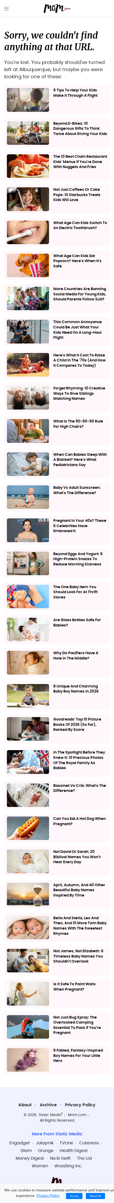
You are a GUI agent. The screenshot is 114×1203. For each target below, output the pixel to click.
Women (40, 1166)
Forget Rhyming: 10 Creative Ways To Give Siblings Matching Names (79, 394)
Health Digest (74, 1151)
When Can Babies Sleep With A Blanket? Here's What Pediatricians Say (80, 460)
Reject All (95, 1196)
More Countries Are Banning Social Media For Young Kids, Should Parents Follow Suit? (79, 294)
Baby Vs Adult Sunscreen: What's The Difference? (77, 490)
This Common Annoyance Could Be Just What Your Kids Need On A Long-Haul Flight (77, 330)
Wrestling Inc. (68, 1166)
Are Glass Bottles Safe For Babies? (77, 622)
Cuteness (89, 1143)
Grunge (46, 1151)
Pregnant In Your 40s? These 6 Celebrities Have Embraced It (79, 526)
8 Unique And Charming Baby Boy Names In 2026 (76, 689)
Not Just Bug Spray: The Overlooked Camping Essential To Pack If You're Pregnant (77, 1025)
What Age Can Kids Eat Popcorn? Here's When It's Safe (77, 261)
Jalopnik (45, 1143)
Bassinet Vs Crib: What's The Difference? (79, 788)
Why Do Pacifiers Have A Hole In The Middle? (75, 655)
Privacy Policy (80, 1105)
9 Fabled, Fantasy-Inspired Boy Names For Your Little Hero (78, 1056)
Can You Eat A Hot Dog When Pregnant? (79, 821)
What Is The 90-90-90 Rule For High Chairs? (78, 424)
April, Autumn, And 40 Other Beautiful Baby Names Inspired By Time (79, 890)
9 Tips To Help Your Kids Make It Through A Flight (75, 93)
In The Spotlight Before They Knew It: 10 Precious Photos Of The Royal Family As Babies (79, 760)
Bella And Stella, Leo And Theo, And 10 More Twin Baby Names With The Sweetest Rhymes (80, 926)
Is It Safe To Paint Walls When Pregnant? (74, 986)
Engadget (19, 1143)
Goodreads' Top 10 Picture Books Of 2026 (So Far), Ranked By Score (77, 725)
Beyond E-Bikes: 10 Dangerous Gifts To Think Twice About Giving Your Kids (80, 129)
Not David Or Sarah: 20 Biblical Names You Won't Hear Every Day (76, 857)
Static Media (50, 1115)
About (25, 1105)
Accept (74, 1196)
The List (84, 1158)
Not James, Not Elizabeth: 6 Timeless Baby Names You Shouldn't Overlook (78, 956)
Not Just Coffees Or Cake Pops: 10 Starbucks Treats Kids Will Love (76, 195)
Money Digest (30, 1158)
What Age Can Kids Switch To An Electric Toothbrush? (80, 225)
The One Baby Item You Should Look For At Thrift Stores (75, 592)
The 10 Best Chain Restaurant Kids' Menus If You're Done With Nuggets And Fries (80, 162)
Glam (26, 1151)
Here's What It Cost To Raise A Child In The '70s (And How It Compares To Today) (79, 361)
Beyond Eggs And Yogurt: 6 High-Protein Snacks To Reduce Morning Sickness (78, 559)
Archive (48, 1105)
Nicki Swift (60, 1158)
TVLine (66, 1143)
